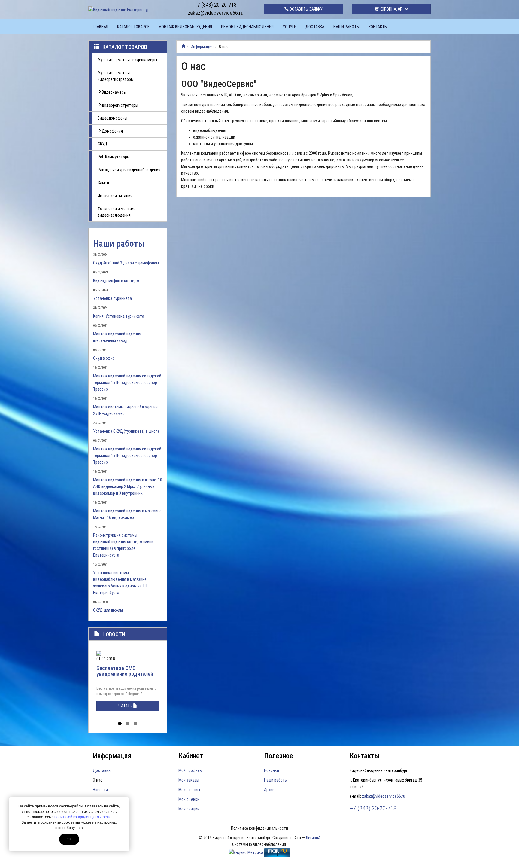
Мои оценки (188, 799)
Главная (100, 26)
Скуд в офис (104, 358)
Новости (113, 634)
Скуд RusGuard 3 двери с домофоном (126, 263)
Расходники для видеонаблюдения (129, 169)
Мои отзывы (189, 789)
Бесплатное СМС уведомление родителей (124, 671)
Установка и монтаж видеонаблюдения (116, 212)
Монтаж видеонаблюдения (185, 26)
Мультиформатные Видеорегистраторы (116, 76)
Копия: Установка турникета (118, 316)
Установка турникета (112, 298)
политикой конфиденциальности (82, 817)
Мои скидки (188, 809)
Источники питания (115, 195)
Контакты (378, 26)
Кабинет (190, 756)
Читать (125, 705)
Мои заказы (188, 780)
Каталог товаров (133, 26)
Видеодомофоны (112, 118)
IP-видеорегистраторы (118, 105)
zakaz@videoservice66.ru (216, 13)
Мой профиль (190, 770)
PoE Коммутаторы (114, 156)
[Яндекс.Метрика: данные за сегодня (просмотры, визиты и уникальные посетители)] (246, 852)
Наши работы (346, 26)
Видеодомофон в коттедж (116, 280)
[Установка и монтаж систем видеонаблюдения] (183, 46)
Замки (103, 182)
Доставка (314, 26)
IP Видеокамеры (112, 92)
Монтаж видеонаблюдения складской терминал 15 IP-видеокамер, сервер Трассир (127, 383)
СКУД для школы (108, 610)
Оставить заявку (306, 9)
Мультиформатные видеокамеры (127, 59)
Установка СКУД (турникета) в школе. (127, 431)
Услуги (289, 26)
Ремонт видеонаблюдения (247, 26)
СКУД (102, 144)
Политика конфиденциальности (259, 828)
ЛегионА (313, 837)
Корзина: (391, 9)
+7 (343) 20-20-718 (216, 5)
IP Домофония (110, 131)
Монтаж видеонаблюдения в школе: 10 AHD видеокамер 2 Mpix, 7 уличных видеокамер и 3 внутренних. (127, 486)
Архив (269, 789)
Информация (202, 46)
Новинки (271, 770)
